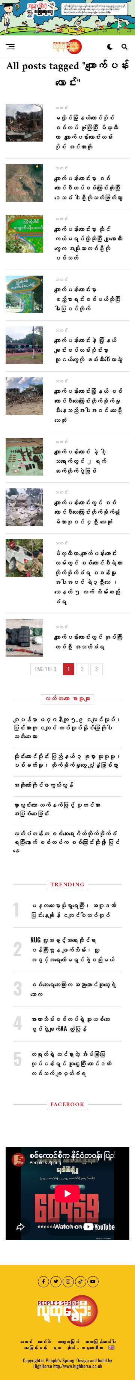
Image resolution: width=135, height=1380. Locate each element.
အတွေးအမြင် (68, 1341)
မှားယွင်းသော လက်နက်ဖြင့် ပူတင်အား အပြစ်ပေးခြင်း (56, 808)
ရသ (56, 1347)
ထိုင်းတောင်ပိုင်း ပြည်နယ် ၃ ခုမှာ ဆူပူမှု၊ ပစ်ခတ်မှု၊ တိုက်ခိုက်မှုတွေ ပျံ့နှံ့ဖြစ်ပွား (67, 760)
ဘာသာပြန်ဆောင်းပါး (100, 1341)
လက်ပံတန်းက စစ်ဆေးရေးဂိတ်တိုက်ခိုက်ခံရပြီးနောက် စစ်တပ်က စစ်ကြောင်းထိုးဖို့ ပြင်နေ (66, 842)
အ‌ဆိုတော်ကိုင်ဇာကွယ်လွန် (43, 784)
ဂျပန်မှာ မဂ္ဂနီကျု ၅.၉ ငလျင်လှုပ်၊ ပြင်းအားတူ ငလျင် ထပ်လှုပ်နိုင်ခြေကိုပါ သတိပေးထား (67, 728)
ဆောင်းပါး (44, 1341)
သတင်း (26, 1341)
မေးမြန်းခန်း (35, 1347)
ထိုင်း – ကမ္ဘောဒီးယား (84, 1347)
